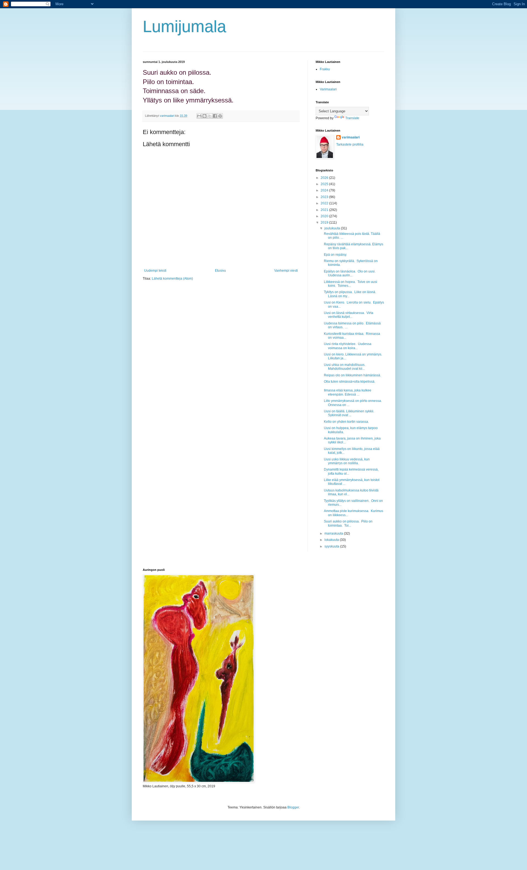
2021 (325, 210)
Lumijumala (184, 26)
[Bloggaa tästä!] (204, 116)
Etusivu (220, 271)
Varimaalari (328, 89)
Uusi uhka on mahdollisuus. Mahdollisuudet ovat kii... (344, 367)
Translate (352, 118)
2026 (325, 178)
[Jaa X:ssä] (209, 116)
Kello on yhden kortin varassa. (346, 422)
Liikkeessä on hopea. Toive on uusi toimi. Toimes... (350, 284)
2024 (325, 190)
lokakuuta (332, 540)
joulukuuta (332, 228)
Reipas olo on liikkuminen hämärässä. (352, 375)
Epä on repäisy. (336, 255)
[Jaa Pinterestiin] (220, 116)
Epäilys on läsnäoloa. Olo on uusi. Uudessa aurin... (350, 273)
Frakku (325, 69)
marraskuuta (334, 533)
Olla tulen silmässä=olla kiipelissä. (349, 381)
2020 (325, 216)
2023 (325, 197)
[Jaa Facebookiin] (215, 116)
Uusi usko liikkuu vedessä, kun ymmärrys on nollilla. (347, 461)
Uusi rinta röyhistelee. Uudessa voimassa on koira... (347, 346)
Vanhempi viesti (286, 271)
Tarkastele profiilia (349, 144)
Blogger (293, 807)
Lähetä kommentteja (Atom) (172, 278)
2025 (325, 184)
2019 (325, 222)
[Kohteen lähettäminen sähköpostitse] (199, 116)
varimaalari (351, 137)
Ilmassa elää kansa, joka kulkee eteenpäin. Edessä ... (347, 392)
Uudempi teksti (155, 271)
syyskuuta (332, 546)
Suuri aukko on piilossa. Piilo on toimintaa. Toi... (348, 523)
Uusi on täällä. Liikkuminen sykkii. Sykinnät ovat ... (349, 413)
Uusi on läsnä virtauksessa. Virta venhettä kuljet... (348, 315)
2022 (325, 203)
